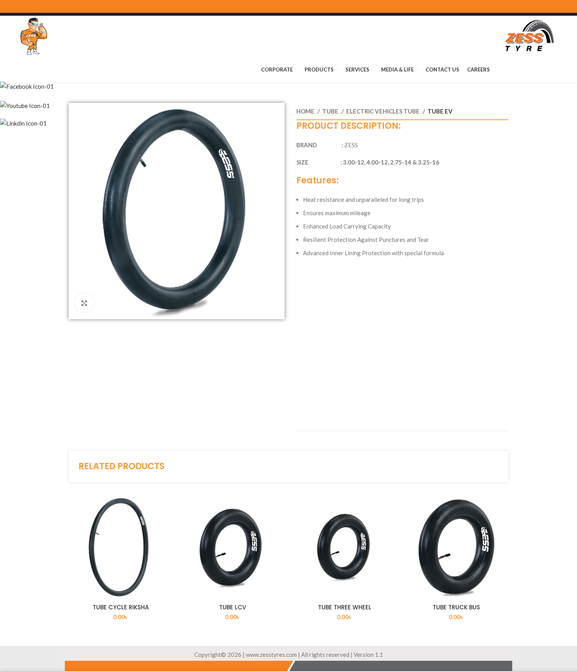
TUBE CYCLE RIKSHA (121, 607)
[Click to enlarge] (84, 303)
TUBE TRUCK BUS (456, 607)
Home (306, 111)
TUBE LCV (232, 607)
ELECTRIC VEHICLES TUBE (383, 111)
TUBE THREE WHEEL (344, 607)
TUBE (331, 111)
